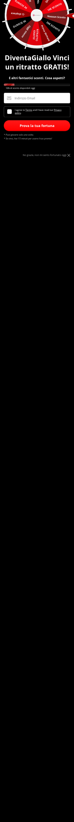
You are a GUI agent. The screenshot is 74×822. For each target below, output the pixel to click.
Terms (28, 110)
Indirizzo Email (25, 98)
